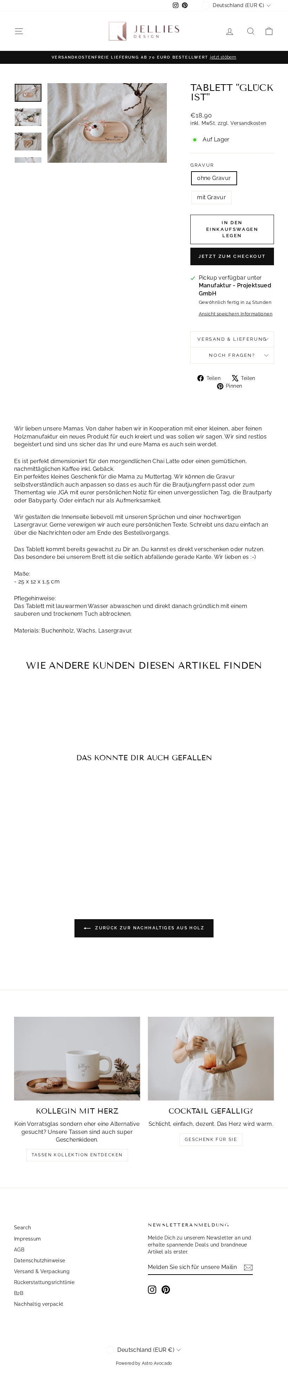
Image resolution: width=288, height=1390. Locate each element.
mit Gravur (211, 197)
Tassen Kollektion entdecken (77, 1154)
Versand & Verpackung (42, 1271)
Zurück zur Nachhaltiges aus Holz (148, 927)
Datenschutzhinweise (39, 1260)
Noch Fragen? (232, 355)
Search (22, 1227)
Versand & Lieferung (232, 339)
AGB (19, 1249)
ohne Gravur (214, 178)
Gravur (202, 165)
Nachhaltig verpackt (39, 1304)
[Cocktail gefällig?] (211, 1059)
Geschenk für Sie (211, 1139)
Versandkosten (248, 123)
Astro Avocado (157, 1363)
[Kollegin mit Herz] (77, 1059)
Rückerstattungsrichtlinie (44, 1282)
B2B (18, 1293)
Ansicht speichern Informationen (236, 313)
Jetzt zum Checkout (232, 256)
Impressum (27, 1239)
